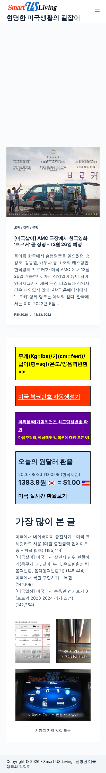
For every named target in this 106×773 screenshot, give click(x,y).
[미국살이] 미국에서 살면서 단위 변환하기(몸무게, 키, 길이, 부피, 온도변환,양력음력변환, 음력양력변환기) (52, 563)
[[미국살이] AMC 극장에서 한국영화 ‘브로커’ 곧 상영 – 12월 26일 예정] (53, 182)
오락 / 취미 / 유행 (26, 227)
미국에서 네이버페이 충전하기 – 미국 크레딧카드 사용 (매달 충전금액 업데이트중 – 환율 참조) (52, 543)
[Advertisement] (53, 78)
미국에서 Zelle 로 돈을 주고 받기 (53, 715)
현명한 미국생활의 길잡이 (43, 17)
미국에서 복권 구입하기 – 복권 (43, 577)
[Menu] (97, 11)
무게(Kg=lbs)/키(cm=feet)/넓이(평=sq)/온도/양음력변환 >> (53, 364)
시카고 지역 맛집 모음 (53, 730)
